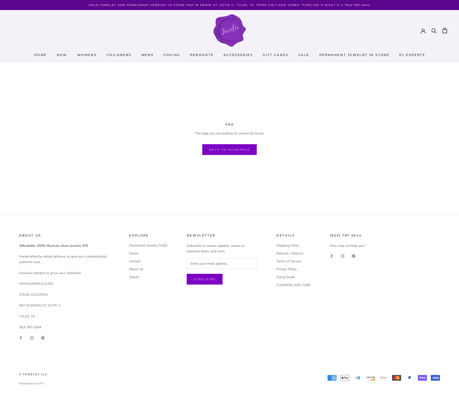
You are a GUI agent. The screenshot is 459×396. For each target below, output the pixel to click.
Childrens (119, 55)
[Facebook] (20, 337)
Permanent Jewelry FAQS (148, 245)
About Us (136, 269)
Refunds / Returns (289, 253)
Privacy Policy (286, 269)
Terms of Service (288, 261)
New (62, 55)
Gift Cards (275, 55)
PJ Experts (412, 55)
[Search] (434, 30)
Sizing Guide (285, 277)
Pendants (201, 55)
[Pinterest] (42, 337)
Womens (87, 55)
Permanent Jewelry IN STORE (354, 55)
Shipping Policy (287, 245)
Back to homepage (229, 149)
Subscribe (205, 279)
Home (40, 55)
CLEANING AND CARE (293, 285)
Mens (147, 55)
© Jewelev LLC (33, 374)
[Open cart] (445, 30)
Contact (135, 261)
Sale (303, 55)
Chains (172, 55)
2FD (41, 383)
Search (134, 277)
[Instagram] (31, 337)
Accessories (238, 55)
